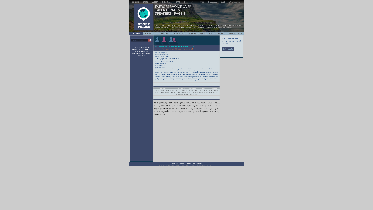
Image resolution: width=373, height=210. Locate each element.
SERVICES (178, 33)
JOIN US (192, 33)
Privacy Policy (191, 164)
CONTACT (220, 33)
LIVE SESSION (235, 33)
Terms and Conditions (178, 164)
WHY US (164, 33)
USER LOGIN (206, 33)
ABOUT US (150, 33)
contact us (214, 92)
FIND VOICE (136, 33)
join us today (190, 49)
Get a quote (228, 49)
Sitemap (199, 164)
